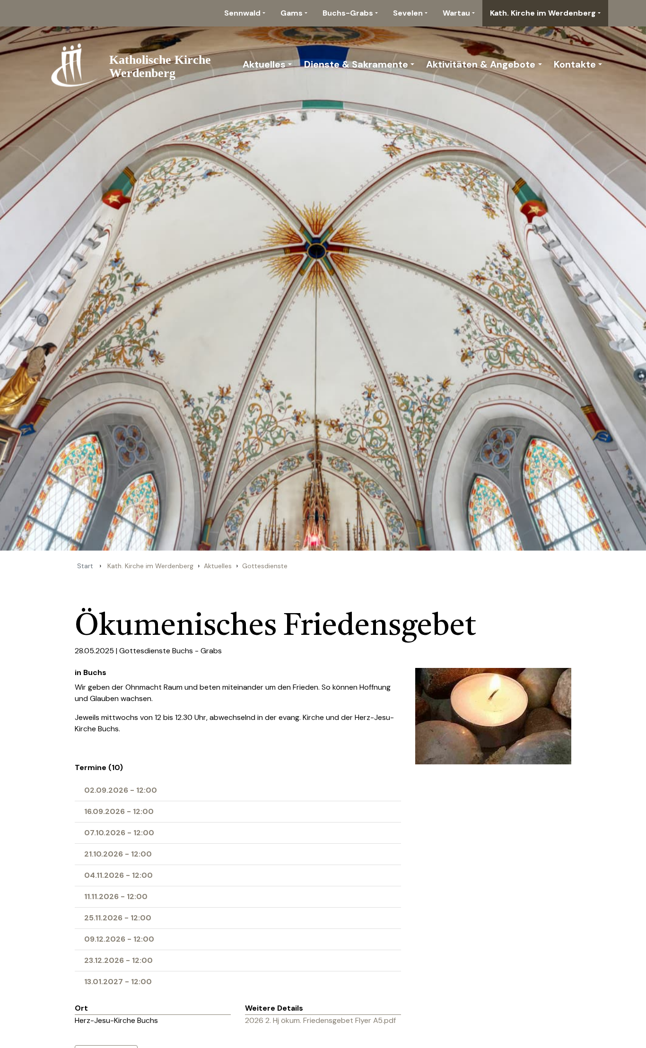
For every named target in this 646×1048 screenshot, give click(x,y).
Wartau (456, 13)
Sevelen (408, 13)
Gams (291, 13)
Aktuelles (264, 64)
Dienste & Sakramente (356, 64)
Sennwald (242, 13)
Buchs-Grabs (348, 13)
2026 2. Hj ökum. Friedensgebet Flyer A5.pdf (320, 1020)
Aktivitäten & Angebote (480, 64)
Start (85, 566)
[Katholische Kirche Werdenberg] (137, 64)
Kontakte (575, 64)
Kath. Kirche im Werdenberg (543, 13)
